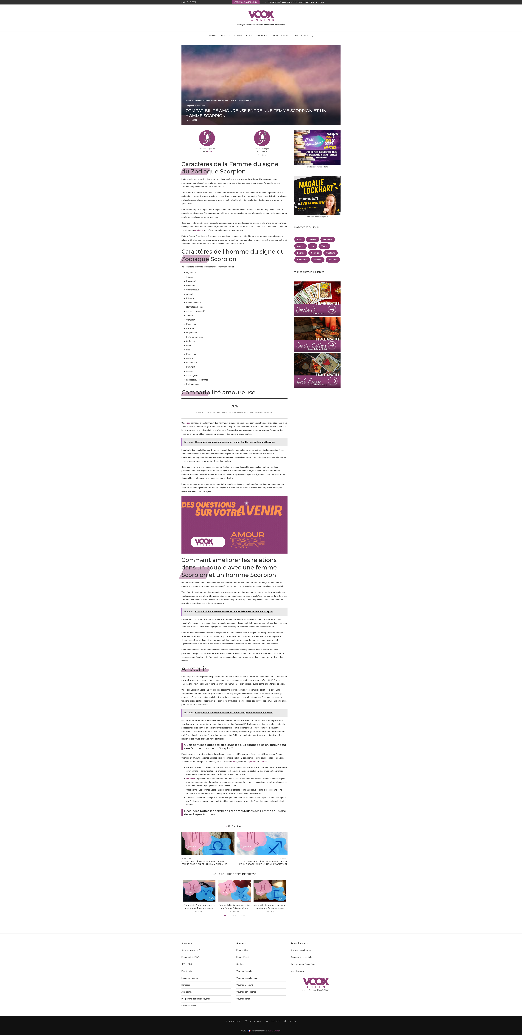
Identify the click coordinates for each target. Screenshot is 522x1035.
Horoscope (186, 985)
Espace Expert (242, 957)
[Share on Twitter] (235, 826)
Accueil (188, 100)
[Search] (311, 36)
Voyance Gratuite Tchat (246, 978)
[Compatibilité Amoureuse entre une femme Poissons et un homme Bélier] (199, 891)
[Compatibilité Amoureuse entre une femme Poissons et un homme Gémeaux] (270, 891)
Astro (224, 35)
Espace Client (242, 950)
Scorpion (211, 152)
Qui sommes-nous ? (190, 950)
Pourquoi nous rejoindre (302, 957)
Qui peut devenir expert (301, 950)
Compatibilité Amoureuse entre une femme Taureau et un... (296, 2)
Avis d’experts (297, 971)
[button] (263, 2)
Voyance (260, 35)
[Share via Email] (240, 826)
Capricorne (252, 761)
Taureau (263, 761)
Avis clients (186, 992)
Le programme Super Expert (303, 964)
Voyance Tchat (243, 999)
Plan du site (186, 971)
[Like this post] (229, 826)
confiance (198, 230)
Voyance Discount (244, 985)
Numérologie (242, 35)
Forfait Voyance (188, 1006)
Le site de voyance (189, 978)
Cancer (234, 761)
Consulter (300, 35)
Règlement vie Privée (190, 957)
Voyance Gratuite (244, 971)
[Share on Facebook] (232, 826)
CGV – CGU (186, 964)
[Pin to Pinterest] (237, 826)
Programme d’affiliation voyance (195, 999)
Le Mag (213, 35)
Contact (240, 964)
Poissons (190, 778)
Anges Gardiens (280, 35)
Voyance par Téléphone (246, 992)
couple (187, 423)
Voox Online (274, 1031)
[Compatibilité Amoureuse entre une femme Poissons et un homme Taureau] (234, 891)
